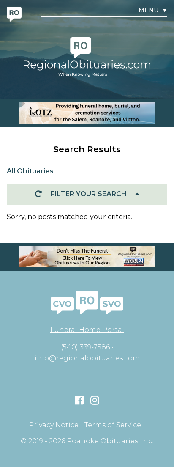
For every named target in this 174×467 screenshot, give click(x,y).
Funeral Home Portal (87, 330)
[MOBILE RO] (87, 113)
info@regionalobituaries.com (87, 358)
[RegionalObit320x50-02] (87, 256)
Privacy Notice (54, 425)
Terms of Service (112, 425)
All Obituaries (30, 171)
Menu (153, 10)
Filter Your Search (88, 194)
